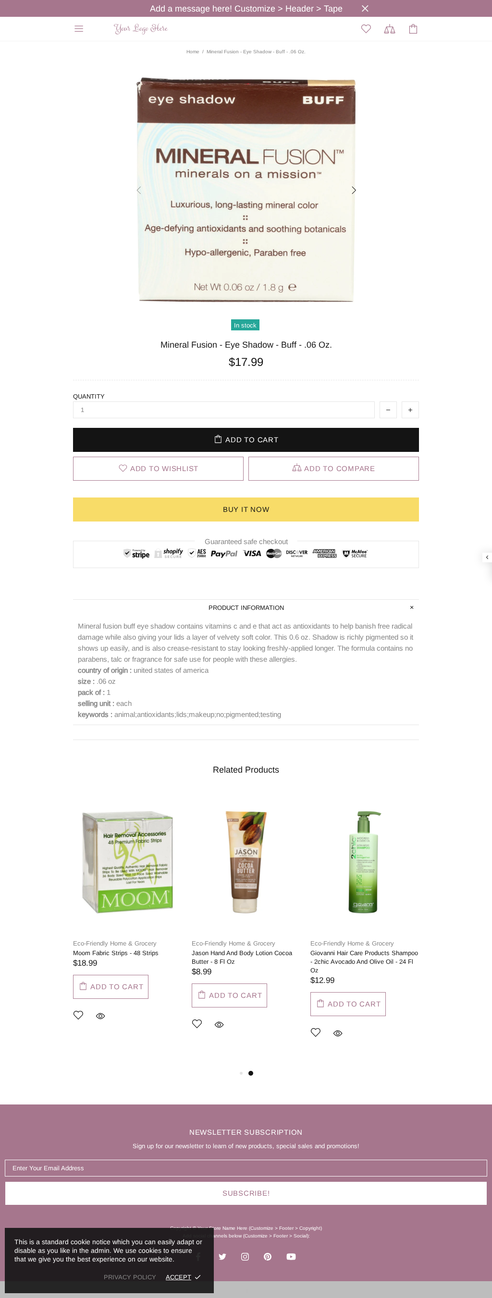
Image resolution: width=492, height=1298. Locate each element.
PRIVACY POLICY (130, 1277)
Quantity (89, 396)
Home (192, 51)
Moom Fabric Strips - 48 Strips (116, 953)
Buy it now (246, 509)
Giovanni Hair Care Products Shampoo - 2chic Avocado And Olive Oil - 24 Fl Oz (364, 961)
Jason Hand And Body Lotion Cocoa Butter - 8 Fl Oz (242, 957)
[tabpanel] (127, 921)
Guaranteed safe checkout (246, 541)
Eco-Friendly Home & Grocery (115, 943)
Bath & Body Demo (142, 29)
